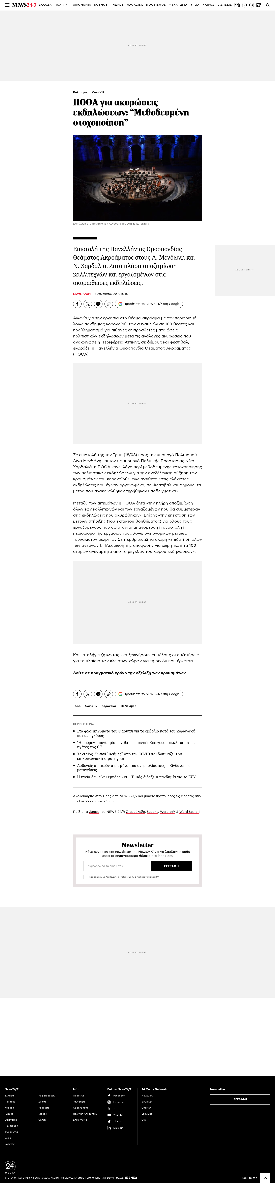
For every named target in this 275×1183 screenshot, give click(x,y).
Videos (42, 1114)
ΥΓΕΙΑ (195, 5)
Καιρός (208, 5)
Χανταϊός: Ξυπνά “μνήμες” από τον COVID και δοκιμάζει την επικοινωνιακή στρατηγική (129, 756)
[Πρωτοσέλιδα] (237, 5)
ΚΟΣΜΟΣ (101, 5)
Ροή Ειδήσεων (46, 1095)
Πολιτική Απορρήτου (85, 1114)
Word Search (189, 811)
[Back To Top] (265, 1178)
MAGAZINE (135, 5)
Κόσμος (9, 1108)
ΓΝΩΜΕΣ (117, 5)
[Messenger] (98, 304)
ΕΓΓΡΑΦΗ (240, 1099)
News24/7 (147, 1095)
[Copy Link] (108, 304)
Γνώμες (9, 1114)
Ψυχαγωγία (11, 1132)
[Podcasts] (251, 5)
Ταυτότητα (79, 1101)
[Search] (267, 5)
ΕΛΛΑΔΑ (45, 5)
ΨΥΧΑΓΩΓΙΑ (178, 5)
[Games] (259, 5)
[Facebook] (77, 304)
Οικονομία (11, 1120)
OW (144, 1120)
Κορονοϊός (109, 706)
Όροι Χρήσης (80, 1108)
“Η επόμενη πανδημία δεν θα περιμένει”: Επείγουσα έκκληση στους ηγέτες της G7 (136, 745)
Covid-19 (98, 92)
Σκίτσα (42, 1101)
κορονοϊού (116, 324)
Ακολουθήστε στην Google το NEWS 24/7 (105, 796)
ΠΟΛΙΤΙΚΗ (62, 5)
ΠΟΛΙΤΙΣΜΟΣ (156, 5)
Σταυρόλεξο (135, 811)
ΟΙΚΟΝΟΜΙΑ (82, 5)
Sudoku (152, 811)
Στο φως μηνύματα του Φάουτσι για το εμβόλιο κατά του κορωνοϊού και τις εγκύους (136, 733)
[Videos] (244, 5)
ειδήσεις (187, 796)
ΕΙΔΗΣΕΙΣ (224, 5)
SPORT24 (147, 1101)
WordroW (167, 811)
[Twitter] (88, 304)
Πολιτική (10, 1101)
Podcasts (43, 1108)
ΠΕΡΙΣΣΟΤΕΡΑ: (83, 724)
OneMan (146, 1108)
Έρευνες (10, 1144)
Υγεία (8, 1138)
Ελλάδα (9, 1095)
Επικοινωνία (80, 1120)
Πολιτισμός (81, 92)
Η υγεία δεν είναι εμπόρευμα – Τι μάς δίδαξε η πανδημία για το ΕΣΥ (136, 777)
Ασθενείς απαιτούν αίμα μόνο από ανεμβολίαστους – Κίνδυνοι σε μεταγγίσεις (133, 768)
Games (94, 811)
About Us (78, 1095)
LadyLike (147, 1114)
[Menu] (7, 5)
